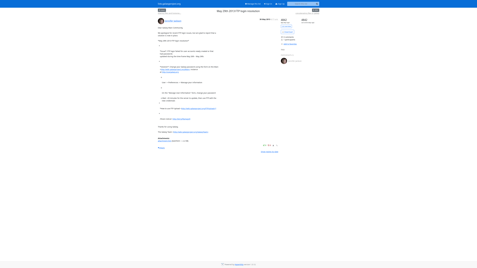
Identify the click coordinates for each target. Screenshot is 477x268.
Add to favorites (290, 44)
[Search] (317, 4)
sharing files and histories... (169, 13)
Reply (162, 148)
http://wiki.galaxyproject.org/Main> (175, 69)
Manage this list (254, 4)
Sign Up (281, 4)
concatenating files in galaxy (307, 13)
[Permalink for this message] (277, 145)
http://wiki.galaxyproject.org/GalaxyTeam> (190, 132)
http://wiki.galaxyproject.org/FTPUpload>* (198, 108)
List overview (286, 26)
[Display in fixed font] (273, 145)
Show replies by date (269, 152)
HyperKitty (239, 264)
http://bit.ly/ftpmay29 (181, 119)
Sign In (269, 4)
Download (288, 32)
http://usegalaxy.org (170, 72)
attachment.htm (164, 141)
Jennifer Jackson (173, 20)
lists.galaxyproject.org (169, 3)
